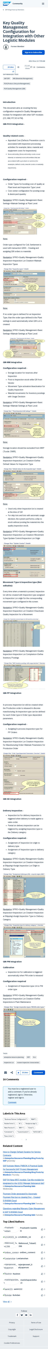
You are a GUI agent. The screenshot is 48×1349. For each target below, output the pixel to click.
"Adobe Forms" (9, 1123)
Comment (12, 1102)
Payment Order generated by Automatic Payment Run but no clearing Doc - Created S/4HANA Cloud (21, 1197)
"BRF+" (21, 1128)
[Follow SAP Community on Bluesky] (22, 1315)
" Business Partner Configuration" (15, 1119)
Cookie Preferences (12, 1343)
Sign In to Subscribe (33, 52)
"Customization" (22, 1132)
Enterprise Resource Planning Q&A (20, 1186)
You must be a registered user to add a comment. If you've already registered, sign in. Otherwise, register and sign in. (22, 1093)
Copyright (12, 1329)
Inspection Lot (9, 1062)
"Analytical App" (30, 1123)
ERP (28, 1057)
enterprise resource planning (14, 1057)
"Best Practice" (9, 1128)
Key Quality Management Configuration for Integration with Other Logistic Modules (24, 32)
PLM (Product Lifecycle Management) (17, 83)
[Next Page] (26, 1140)
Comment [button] (38, 1072)
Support (36, 1336)
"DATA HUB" (37, 1132)
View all (6, 1302)
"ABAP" (33, 1119)
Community (18, 4)
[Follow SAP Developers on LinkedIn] (31, 1315)
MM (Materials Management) (22, 78)
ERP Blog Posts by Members (14, 10)
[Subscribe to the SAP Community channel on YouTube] (26, 1315)
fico (34, 1057)
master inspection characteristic (28, 1062)
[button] (13, 71)
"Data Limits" (8, 1136)
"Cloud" (30, 1128)
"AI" (20, 1123)
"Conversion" (8, 1132)
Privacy (12, 1323)
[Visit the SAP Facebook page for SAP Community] (17, 1315)
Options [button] (23, 56)
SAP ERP (7, 78)
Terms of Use (36, 1323)
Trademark (12, 1336)
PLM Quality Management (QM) (14, 89)
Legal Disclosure (36, 1329)
